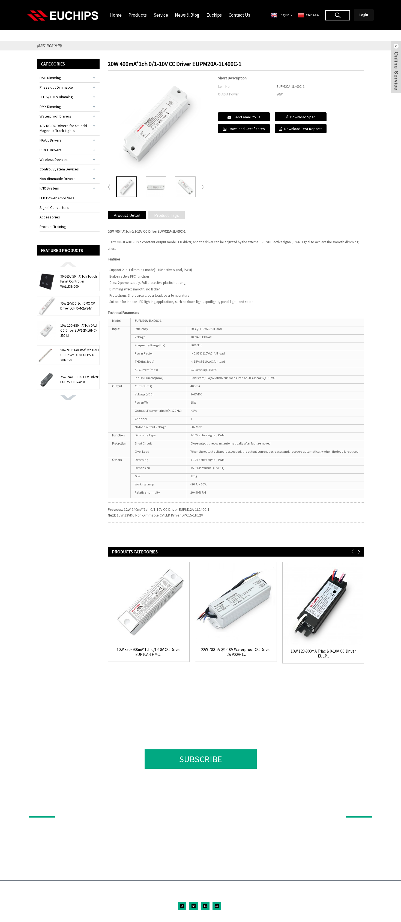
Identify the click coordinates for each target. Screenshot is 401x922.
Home (116, 15)
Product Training (53, 226)
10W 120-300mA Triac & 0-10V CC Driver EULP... (323, 654)
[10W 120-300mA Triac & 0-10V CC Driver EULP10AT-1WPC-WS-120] (323, 604)
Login (364, 15)
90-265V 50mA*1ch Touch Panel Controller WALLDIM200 (78, 281)
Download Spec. (303, 117)
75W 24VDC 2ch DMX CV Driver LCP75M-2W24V (77, 306)
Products (137, 15)
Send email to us (247, 117)
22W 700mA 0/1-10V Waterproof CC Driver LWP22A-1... (236, 652)
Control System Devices (59, 169)
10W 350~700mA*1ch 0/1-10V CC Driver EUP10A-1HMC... (149, 652)
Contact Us (239, 15)
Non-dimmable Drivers (58, 178)
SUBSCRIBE (200, 759)
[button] (68, 264)
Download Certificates (247, 128)
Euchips (214, 15)
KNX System (49, 188)
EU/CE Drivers (51, 150)
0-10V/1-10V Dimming (56, 96)
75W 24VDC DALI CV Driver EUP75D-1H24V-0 (79, 379)
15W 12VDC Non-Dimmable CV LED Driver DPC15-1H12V (160, 515)
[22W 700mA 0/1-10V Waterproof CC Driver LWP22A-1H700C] (236, 603)
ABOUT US (355, 808)
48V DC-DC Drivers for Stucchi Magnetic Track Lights (63, 128)
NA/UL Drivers (51, 140)
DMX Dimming (50, 106)
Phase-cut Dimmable (56, 87)
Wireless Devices (54, 159)
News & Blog (187, 15)
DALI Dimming (50, 77)
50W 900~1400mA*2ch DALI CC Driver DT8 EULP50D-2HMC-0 (79, 355)
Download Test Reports (303, 128)
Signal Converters (54, 207)
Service (161, 15)
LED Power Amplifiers (57, 198)
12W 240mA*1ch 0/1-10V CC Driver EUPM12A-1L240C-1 (167, 509)
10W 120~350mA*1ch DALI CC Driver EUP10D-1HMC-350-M (78, 330)
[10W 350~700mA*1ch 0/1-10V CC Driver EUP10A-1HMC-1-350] (149, 603)
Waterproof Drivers (55, 116)
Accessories (50, 217)
